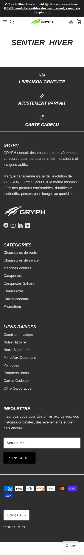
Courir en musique (18, 334)
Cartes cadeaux (16, 299)
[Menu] (4, 22)
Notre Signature (16, 350)
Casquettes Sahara (18, 283)
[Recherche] (14, 22)
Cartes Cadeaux (16, 381)
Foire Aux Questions (19, 358)
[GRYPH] (42, 22)
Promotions (12, 306)
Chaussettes (13, 291)
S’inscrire (19, 458)
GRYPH (19, 526)
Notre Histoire (14, 342)
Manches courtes (17, 268)
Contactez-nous (16, 373)
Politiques (11, 365)
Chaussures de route (20, 253)
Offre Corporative (17, 388)
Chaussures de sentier (21, 260)
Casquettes (12, 276)
